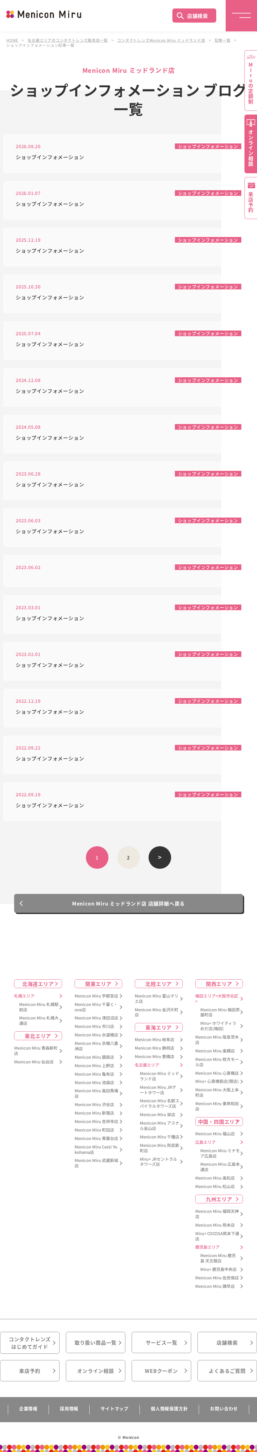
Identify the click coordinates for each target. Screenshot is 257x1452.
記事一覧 (223, 40)
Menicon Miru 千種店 (159, 1137)
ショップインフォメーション (208, 146)
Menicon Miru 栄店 (157, 1114)
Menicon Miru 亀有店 (94, 1074)
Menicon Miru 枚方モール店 (217, 1062)
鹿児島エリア (207, 1247)
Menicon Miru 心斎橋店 (217, 1073)
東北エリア (38, 1036)
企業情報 (28, 1408)
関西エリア (219, 983)
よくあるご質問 (227, 1370)
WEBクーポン (161, 1370)
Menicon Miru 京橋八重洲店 (96, 1046)
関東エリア (98, 983)
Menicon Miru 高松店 (215, 1178)
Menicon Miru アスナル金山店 (159, 1126)
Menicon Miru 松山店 (215, 1186)
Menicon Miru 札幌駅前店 (39, 1007)
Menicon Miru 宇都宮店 (96, 996)
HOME (12, 40)
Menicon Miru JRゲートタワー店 (158, 1090)
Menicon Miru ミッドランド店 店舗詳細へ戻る (128, 903)
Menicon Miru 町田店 (94, 1130)
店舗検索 (197, 15)
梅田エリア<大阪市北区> (216, 998)
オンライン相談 (95, 1370)
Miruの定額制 (250, 83)
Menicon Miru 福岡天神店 (217, 1214)
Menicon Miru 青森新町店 (36, 1051)
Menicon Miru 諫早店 (215, 1286)
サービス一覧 (161, 1342)
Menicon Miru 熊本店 (215, 1225)
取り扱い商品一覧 (96, 1342)
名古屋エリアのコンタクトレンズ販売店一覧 (68, 40)
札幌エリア (24, 996)
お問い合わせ (224, 1408)
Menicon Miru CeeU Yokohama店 (96, 1149)
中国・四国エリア (219, 1121)
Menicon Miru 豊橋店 (154, 1056)
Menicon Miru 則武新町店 (159, 1148)
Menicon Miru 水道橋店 (96, 1035)
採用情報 (69, 1408)
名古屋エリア (147, 1065)
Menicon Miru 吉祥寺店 (96, 1121)
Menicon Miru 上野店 (94, 1065)
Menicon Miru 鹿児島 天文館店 (218, 1258)
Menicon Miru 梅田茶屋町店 (220, 1012)
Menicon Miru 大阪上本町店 (217, 1092)
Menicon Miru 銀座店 (94, 1057)
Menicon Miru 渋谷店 (94, 1104)
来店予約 (29, 1370)
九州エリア (219, 1199)
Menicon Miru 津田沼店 (96, 1018)
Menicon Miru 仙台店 (34, 1062)
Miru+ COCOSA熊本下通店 (217, 1236)
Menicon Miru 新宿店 (94, 1113)
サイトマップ (114, 1408)
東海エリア (158, 1027)
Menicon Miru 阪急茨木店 (217, 1040)
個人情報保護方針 (169, 1408)
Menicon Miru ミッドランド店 (159, 1076)
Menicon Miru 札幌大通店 (39, 1020)
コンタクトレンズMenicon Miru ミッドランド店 (161, 40)
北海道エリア (38, 983)
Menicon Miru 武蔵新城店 (96, 1163)
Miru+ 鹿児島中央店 (218, 1269)
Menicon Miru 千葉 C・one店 (96, 1007)
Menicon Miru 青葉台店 (96, 1138)
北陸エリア (158, 983)
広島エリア (205, 1142)
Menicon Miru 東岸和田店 (217, 1106)
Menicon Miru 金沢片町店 (156, 1012)
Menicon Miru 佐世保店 (217, 1278)
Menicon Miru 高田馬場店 (96, 1093)
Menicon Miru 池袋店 (94, 1082)
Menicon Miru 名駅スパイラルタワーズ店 (159, 1103)
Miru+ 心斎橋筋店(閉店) (217, 1081)
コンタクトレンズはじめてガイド (30, 1342)
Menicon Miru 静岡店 (154, 1048)
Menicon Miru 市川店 (94, 1026)
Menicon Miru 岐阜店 (154, 1039)
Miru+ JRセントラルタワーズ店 (158, 1162)
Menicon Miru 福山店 (215, 1134)
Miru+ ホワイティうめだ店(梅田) (218, 1026)
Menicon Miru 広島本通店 (220, 1167)
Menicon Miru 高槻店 (215, 1051)
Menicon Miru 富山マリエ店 (156, 998)
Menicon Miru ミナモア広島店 (220, 1153)
